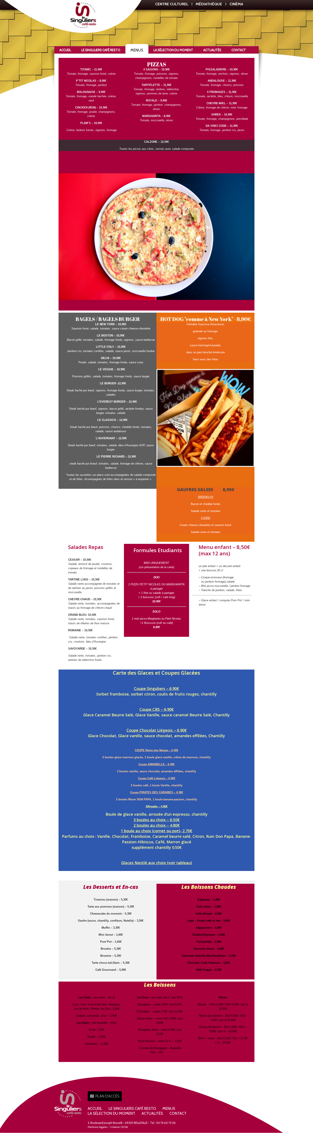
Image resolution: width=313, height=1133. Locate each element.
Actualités (212, 50)
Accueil (65, 50)
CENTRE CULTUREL (171, 4)
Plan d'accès (107, 1096)
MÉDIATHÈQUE (209, 4)
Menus (137, 50)
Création (119, 1127)
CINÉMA (236, 4)
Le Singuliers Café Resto (100, 50)
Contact (238, 50)
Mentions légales (97, 1127)
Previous (151, 418)
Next (261, 420)
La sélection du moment (173, 50)
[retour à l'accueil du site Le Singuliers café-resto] (68, 1103)
